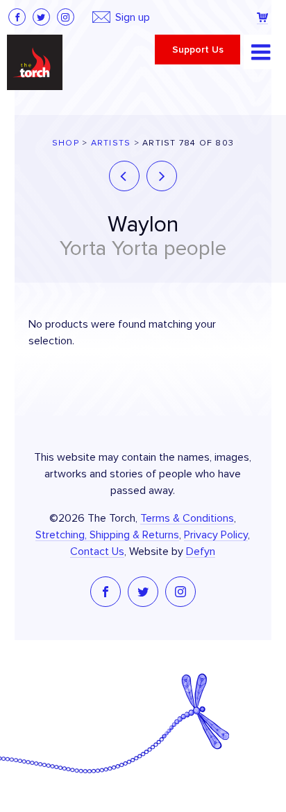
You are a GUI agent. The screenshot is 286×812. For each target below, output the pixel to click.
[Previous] (124, 176)
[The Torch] (34, 62)
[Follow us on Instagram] (65, 17)
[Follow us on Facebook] (17, 17)
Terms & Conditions (187, 518)
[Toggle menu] (261, 52)
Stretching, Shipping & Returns (107, 534)
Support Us (198, 50)
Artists (111, 143)
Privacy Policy (216, 534)
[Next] (161, 176)
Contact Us (97, 551)
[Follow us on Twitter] (41, 17)
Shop (65, 143)
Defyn (200, 551)
